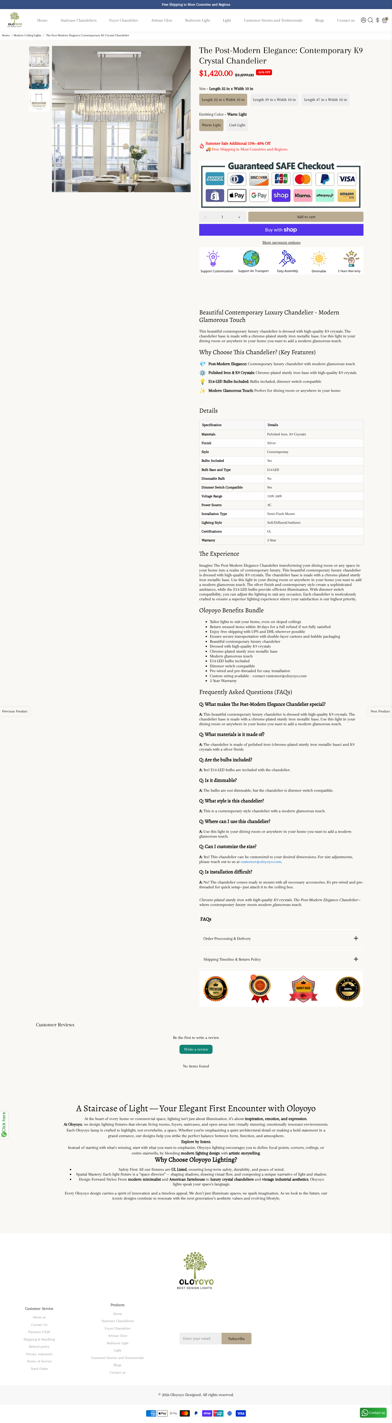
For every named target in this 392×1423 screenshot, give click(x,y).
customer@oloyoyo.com (261, 861)
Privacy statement (39, 1354)
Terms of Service (39, 1361)
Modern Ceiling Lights (27, 35)
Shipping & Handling (39, 1339)
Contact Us (39, 1325)
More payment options (281, 242)
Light (227, 20)
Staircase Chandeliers (79, 20)
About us (39, 1317)
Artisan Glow (161, 20)
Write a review (196, 1049)
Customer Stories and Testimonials (273, 20)
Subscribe (236, 1338)
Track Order (39, 1369)
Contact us (346, 20)
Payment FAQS (39, 1332)
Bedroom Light (197, 20)
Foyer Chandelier (123, 20)
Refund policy (39, 1347)
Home (42, 20)
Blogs (319, 20)
